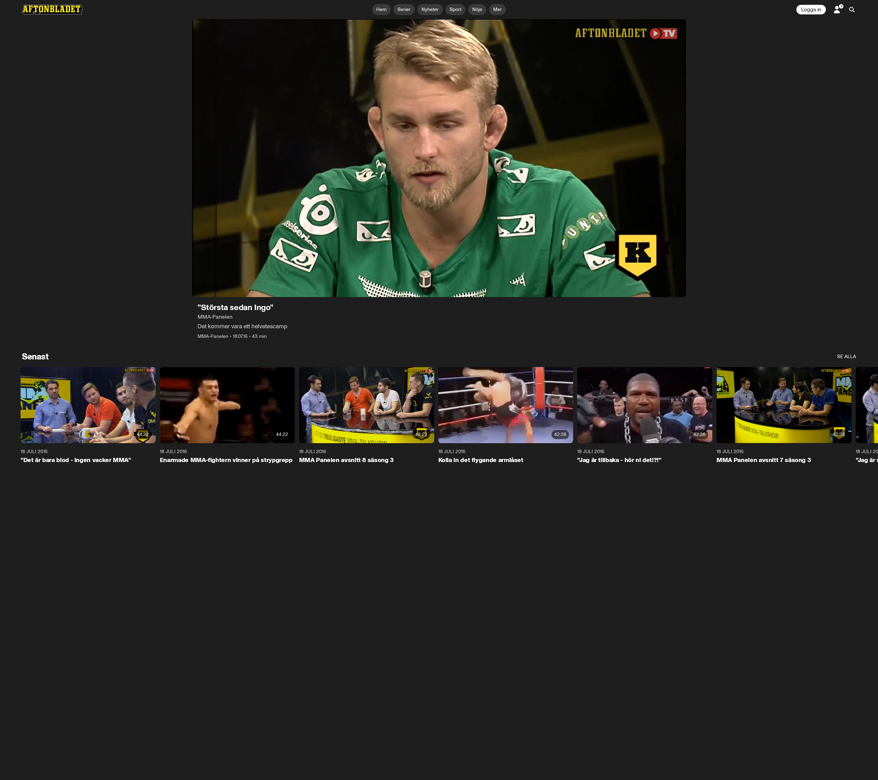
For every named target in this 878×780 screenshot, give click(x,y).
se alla (846, 356)
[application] (439, 158)
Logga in (811, 10)
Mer (497, 9)
